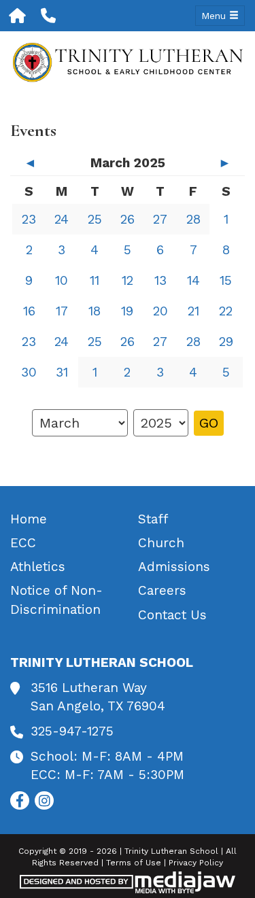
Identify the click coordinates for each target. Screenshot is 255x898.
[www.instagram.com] (44, 800)
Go (208, 423)
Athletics (37, 566)
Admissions (174, 566)
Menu (215, 15)
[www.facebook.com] (19, 800)
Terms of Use (133, 862)
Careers (162, 590)
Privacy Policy (196, 862)
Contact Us (172, 615)
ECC (23, 543)
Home (28, 519)
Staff (153, 519)
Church (161, 543)
